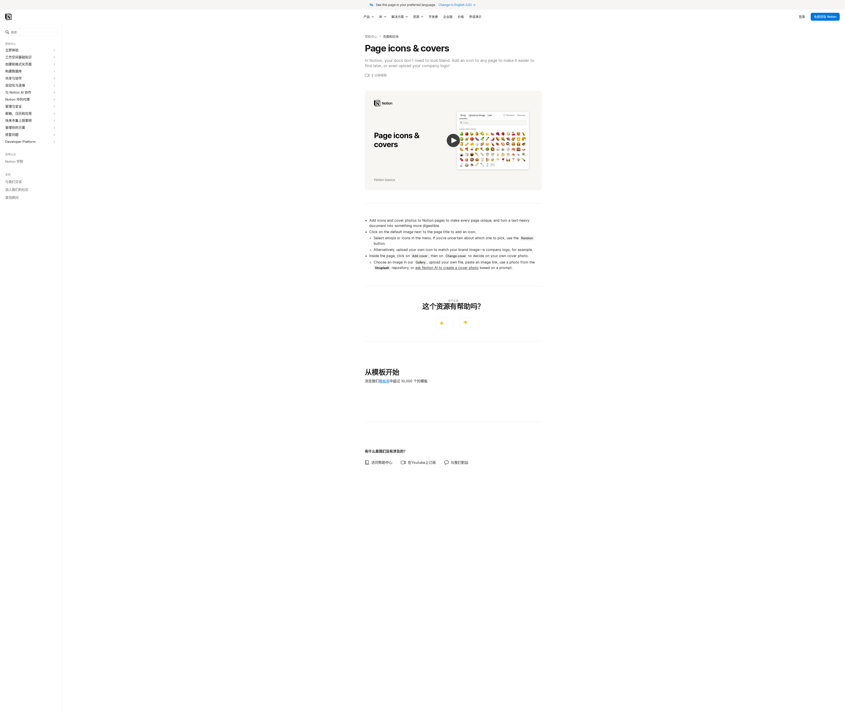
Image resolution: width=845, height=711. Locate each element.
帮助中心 (371, 36)
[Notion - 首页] (9, 16)
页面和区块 (391, 36)
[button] (31, 32)
